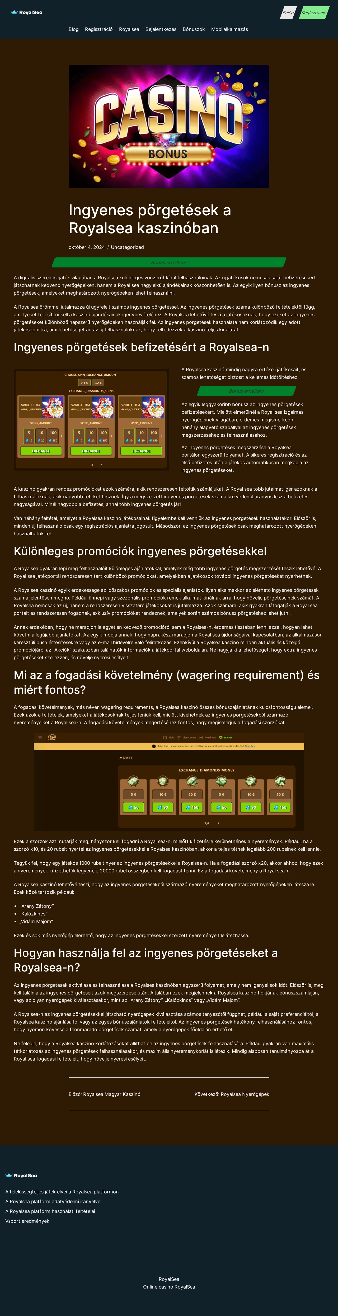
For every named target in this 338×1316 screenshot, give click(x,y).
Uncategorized (127, 247)
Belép (288, 12)
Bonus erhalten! (168, 262)
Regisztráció (314, 12)
